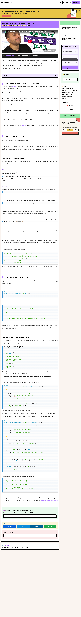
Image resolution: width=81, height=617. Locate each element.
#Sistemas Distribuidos (67, 96)
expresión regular (47, 112)
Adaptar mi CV (6, 15)
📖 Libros (51, 6)
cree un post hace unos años (15, 63)
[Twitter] (60, 2)
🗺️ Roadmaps (44, 6)
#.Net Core (64, 90)
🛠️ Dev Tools (58, 6)
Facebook (10, 526)
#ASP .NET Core (69, 94)
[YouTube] (63, 2)
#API (63, 94)
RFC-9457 (14, 86)
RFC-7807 (24, 125)
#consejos (75, 90)
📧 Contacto (30, 6)
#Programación (65, 88)
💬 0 (28, 25)
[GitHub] (67, 2)
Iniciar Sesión (76, 2)
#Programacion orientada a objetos (69, 92)
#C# (72, 88)
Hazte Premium (70, 79)
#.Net (70, 90)
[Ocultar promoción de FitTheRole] (79, 10)
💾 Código (23, 25)
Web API (5, 25)
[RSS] (70, 2)
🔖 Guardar (70, 109)
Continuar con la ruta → (30, 516)
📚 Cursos (22, 6)
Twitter (23, 526)
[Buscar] (56, 2)
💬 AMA (37, 6)
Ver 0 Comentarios (30, 535)
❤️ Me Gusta (70, 105)
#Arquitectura (65, 98)
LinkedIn (36, 526)
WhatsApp (50, 526)
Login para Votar (70, 68)
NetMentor (5, 2)
